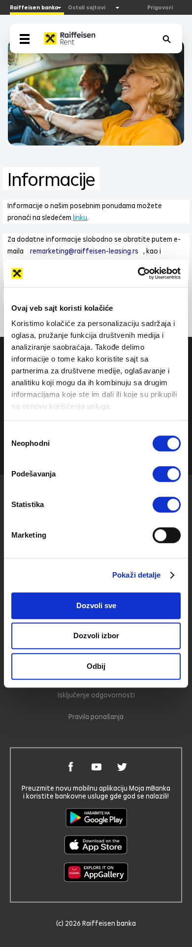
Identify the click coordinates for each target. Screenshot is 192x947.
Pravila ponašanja (96, 716)
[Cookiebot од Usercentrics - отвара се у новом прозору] (138, 273)
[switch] (167, 474)
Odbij (96, 666)
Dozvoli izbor (96, 635)
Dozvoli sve (96, 605)
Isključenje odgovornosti (96, 695)
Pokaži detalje (136, 575)
